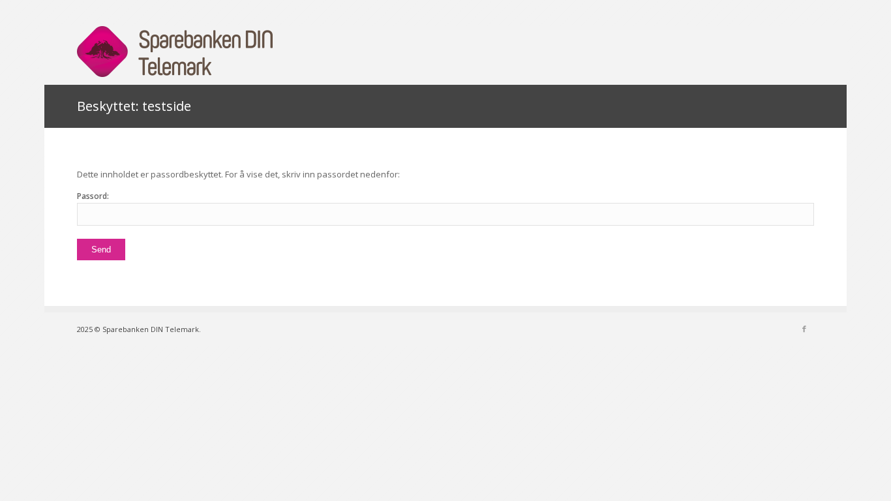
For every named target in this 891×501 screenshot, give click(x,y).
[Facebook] (804, 329)
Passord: (93, 196)
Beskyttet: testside (134, 106)
